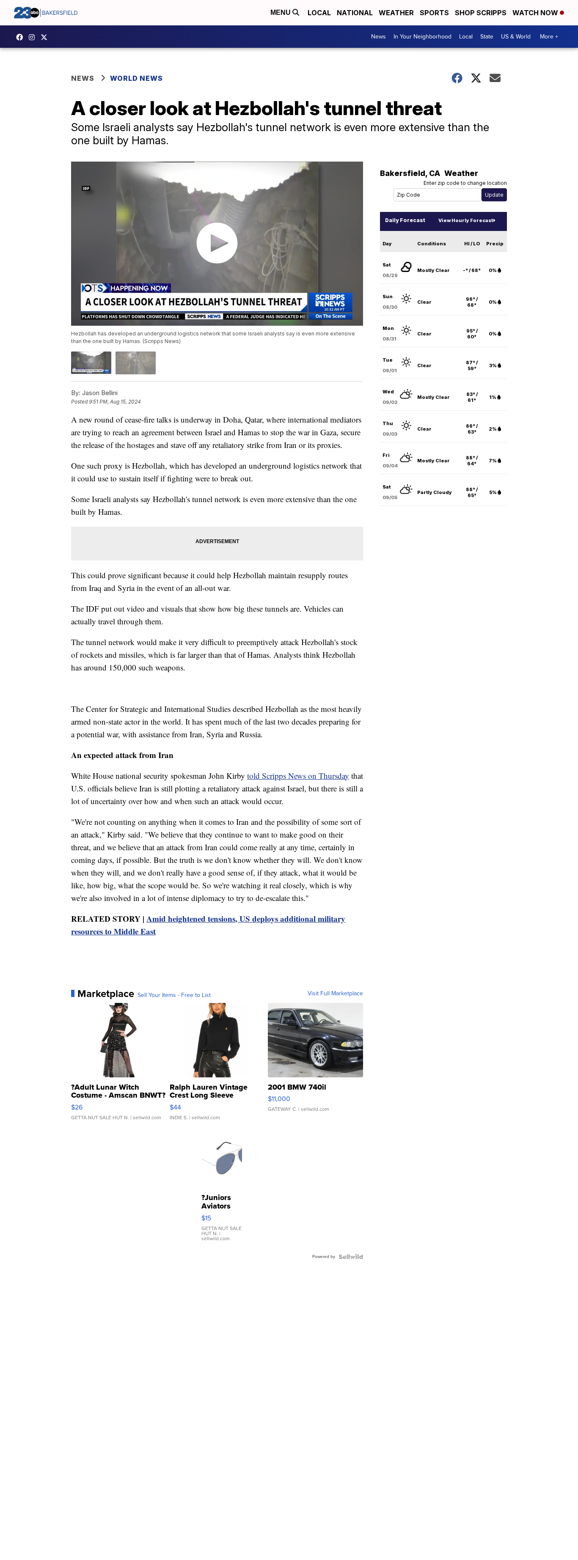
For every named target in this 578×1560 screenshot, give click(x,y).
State (486, 36)
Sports (434, 12)
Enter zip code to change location (465, 183)
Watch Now (536, 12)
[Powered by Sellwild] (351, 1257)
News (378, 36)
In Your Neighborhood (422, 36)
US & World (516, 36)
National (355, 12)
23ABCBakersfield (21, 37)
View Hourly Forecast (465, 220)
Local (319, 12)
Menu (281, 12)
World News (136, 78)
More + (549, 36)
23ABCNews (34, 37)
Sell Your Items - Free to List (174, 995)
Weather (396, 12)
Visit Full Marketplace (335, 994)
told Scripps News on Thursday (298, 775)
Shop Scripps (480, 12)
